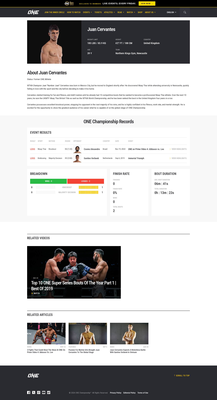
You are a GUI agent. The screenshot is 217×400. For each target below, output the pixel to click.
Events (86, 12)
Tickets (98, 12)
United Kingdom (152, 43)
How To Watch (73, 12)
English (170, 12)
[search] (185, 12)
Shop (140, 12)
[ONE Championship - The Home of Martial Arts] (33, 12)
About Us (149, 12)
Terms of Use (143, 393)
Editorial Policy (129, 393)
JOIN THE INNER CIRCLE (54, 12)
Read (120, 12)
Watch (130, 12)
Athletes (108, 12)
